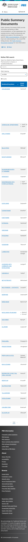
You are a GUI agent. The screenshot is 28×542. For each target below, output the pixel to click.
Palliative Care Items (7, 486)
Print (4, 47)
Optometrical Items (7, 484)
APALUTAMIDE (6, 133)
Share (10, 47)
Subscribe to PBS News (8, 449)
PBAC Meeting (5, 71)
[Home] (14, 5)
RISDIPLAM (5, 380)
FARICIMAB (5, 230)
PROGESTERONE (6, 346)
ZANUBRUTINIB (6, 407)
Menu (6, 12)
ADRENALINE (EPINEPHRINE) (10, 124)
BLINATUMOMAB (6, 157)
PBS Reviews (5, 437)
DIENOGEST (5, 176)
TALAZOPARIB (6, 393)
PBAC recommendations (12, 37)
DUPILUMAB (5, 203)
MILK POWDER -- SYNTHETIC (10, 287)
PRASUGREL (5, 341)
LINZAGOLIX (5, 273)
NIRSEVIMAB (5, 302)
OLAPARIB (5, 327)
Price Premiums (6, 491)
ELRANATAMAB (6, 210)
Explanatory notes (7, 476)
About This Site (6, 457)
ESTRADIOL (5, 223)
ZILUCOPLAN (5, 412)
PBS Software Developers (9, 444)
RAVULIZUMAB (6, 364)
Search (22, 11)
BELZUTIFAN (5, 148)
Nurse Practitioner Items (8, 481)
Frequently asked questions (9, 434)
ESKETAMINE (5, 217)
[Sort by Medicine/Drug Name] (17, 84)
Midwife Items (6, 479)
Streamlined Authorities (8, 508)
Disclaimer (5, 464)
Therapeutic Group (7, 513)
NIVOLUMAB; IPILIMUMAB (9, 312)
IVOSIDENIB (5, 244)
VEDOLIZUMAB (6, 398)
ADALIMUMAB (6, 89)
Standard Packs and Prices (9, 506)
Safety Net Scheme (7, 501)
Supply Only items (7, 511)
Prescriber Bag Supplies (8, 488)
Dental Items (5, 474)
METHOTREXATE (6, 280)
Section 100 (5, 503)
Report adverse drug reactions (10, 442)
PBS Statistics (6, 439)
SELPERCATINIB (6, 386)
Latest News (5, 446)
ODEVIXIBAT (5, 319)
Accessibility (5, 459)
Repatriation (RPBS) (7, 499)
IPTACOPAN (5, 235)
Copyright (4, 466)
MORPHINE (5, 294)
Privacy (4, 461)
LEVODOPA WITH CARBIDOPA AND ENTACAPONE (7, 266)
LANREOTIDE (5, 251)
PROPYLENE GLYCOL (8, 355)
